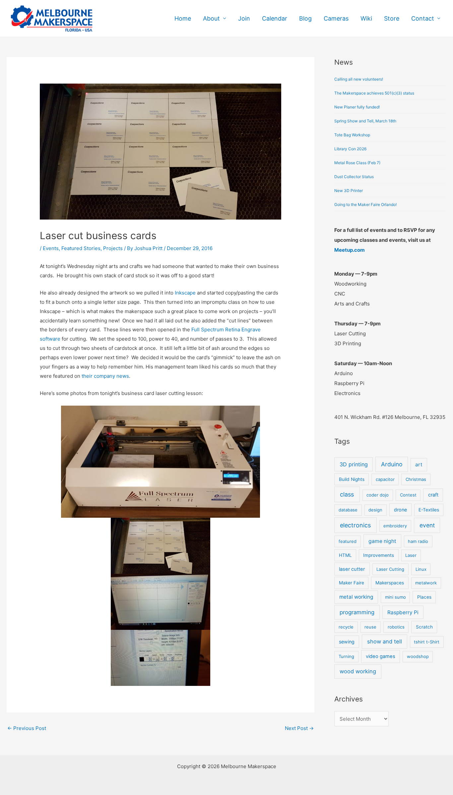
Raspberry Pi (403, 612)
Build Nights (351, 479)
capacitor (385, 479)
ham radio (418, 541)
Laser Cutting (390, 569)
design (375, 509)
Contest (408, 494)
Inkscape (185, 293)
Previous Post (26, 728)
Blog (305, 18)
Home (182, 18)
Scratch (424, 626)
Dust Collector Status (354, 176)
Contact (422, 18)
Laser (411, 555)
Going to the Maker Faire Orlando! (365, 204)
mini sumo (395, 597)
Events (51, 248)
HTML (345, 555)
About (211, 18)
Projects (113, 248)
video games (380, 656)
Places (424, 597)
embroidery (395, 525)
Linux (421, 569)
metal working (356, 597)
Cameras (336, 18)
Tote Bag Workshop (352, 134)
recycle (346, 626)
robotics (396, 626)
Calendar (274, 18)
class (347, 494)
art (418, 464)
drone (400, 509)
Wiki (366, 18)
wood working (358, 671)
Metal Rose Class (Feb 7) (357, 162)
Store (391, 18)
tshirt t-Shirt (426, 641)
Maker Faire (351, 582)
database (348, 509)
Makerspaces (389, 582)
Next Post (299, 728)
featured (347, 541)
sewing (347, 641)
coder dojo (377, 494)
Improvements (378, 555)
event (427, 525)
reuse (370, 626)
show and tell (384, 641)
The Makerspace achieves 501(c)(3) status (374, 93)
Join (244, 18)
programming (357, 612)
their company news (105, 376)
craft (433, 495)
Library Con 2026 (350, 148)
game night (382, 541)
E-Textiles (429, 509)
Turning (346, 656)
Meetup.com (349, 250)
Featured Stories (80, 248)
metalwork (426, 582)
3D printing (354, 464)
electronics (355, 525)
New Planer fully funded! (357, 106)
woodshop (418, 656)
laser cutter (352, 569)
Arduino (391, 464)
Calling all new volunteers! (358, 79)
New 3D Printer (348, 190)
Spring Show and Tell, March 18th (365, 120)
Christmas (416, 479)
